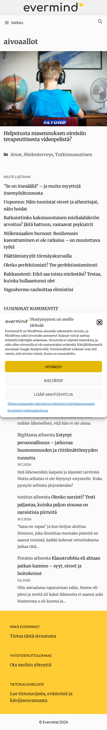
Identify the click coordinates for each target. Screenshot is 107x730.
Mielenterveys (38, 154)
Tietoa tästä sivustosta (33, 636)
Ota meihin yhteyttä (30, 665)
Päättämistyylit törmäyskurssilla (38, 256)
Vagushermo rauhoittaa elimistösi (38, 289)
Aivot (16, 154)
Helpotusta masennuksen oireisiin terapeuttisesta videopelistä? (45, 136)
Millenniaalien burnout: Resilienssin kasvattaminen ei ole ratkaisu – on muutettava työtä (52, 240)
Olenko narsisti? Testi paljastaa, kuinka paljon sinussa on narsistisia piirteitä (56, 504)
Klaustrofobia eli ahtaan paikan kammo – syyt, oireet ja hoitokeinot (58, 565)
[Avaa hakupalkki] (100, 21)
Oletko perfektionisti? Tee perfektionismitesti (51, 265)
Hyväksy (53, 366)
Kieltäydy (53, 380)
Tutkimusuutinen (73, 154)
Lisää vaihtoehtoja (53, 394)
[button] (99, 322)
